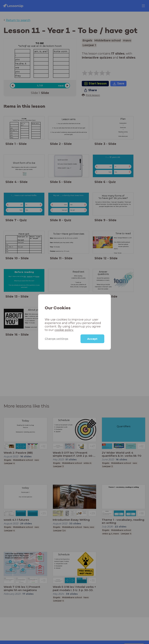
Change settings (56, 338)
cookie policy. (64, 329)
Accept (92, 338)
